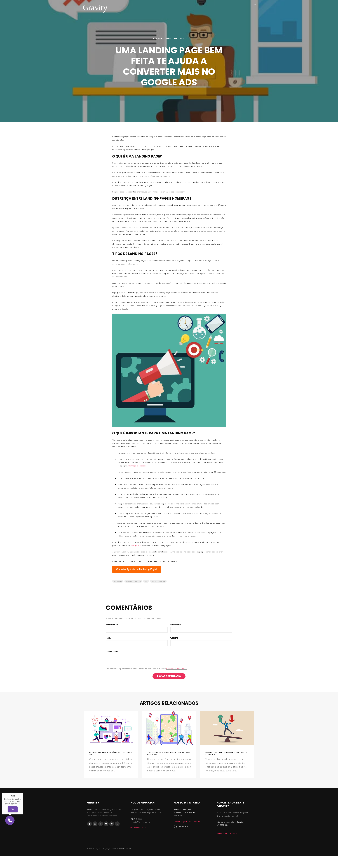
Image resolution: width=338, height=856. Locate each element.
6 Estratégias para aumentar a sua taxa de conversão (226, 753)
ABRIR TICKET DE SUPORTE (228, 833)
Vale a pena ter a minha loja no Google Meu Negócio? (168, 753)
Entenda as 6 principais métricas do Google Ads (110, 753)
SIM (12, 809)
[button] (10, 820)
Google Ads (136, 545)
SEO (146, 581)
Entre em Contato (139, 827)
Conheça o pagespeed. (138, 466)
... (114, 770)
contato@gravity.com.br (187, 821)
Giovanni (157, 38)
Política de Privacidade (176, 668)
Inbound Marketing (133, 581)
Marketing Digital (158, 581)
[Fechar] (23, 793)
